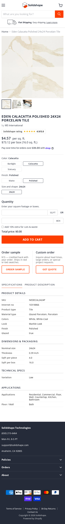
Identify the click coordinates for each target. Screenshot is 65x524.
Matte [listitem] (12, 180)
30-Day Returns (48, 508)
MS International (14, 125)
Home (5, 31)
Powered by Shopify (32, 518)
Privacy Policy (31, 508)
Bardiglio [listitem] (12, 163)
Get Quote (49, 269)
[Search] (59, 14)
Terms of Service (13, 508)
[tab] (12, 285)
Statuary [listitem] (12, 169)
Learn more (51, 22)
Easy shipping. (39, 22)
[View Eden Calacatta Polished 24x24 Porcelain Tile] (6, 104)
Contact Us (32, 512)
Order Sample (15, 269)
